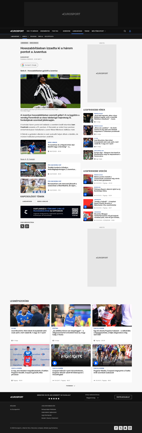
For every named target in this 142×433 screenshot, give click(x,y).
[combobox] (93, 398)
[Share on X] (22, 226)
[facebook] (116, 428)
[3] (54, 398)
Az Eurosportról (15, 409)
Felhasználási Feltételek (49, 409)
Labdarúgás (24, 42)
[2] (51, 398)
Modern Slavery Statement (50, 418)
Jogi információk (46, 415)
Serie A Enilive (34, 42)
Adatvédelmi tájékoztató (49, 412)
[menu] (125, 31)
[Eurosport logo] (17, 31)
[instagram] (130, 428)
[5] (58, 398)
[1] (49, 398)
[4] (56, 398)
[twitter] (121, 428)
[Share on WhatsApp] (27, 226)
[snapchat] (125, 428)
